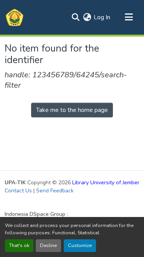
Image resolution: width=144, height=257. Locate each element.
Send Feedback (55, 190)
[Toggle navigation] (128, 17)
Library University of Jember (105, 182)
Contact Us (18, 190)
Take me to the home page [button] (72, 110)
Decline (48, 245)
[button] (15, 17)
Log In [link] (102, 17)
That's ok (19, 245)
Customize (80, 245)
